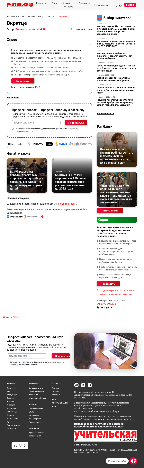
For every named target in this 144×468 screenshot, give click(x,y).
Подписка (84, 3)
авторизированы (67, 203)
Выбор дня (11, 405)
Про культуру (12, 395)
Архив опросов (104, 307)
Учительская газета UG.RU (30, 29)
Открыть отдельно (106, 304)
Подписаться (76, 122)
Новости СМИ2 (11, 317)
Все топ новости (105, 113)
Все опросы (13, 97)
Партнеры (56, 395)
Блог (54, 3)
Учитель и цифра (13, 425)
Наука (9, 391)
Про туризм (11, 408)
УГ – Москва (34, 415)
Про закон (11, 398)
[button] (15, 216)
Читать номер (59, 16)
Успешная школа (36, 388)
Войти (130, 5)
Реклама (55, 391)
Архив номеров (68, 5)
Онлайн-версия (35, 436)
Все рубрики (11, 429)
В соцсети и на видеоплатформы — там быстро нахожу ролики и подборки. (49, 58)
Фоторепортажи (60, 403)
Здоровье (10, 422)
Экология (10, 402)
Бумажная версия (36, 433)
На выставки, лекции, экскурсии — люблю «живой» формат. (42, 68)
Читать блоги (110, 210)
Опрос (103, 220)
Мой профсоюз (35, 419)
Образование (12, 388)
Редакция (55, 388)
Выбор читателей (117, 18)
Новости (41, 3)
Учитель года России (37, 398)
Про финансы (12, 418)
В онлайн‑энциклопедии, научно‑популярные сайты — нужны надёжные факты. (47, 62)
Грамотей (10, 415)
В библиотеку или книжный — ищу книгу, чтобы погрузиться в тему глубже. (49, 71)
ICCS (54, 400)
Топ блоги (104, 126)
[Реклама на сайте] (133, 460)
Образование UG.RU (18, 168)
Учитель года (12, 412)
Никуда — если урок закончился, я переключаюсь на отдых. (42, 75)
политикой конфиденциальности (40, 129)
